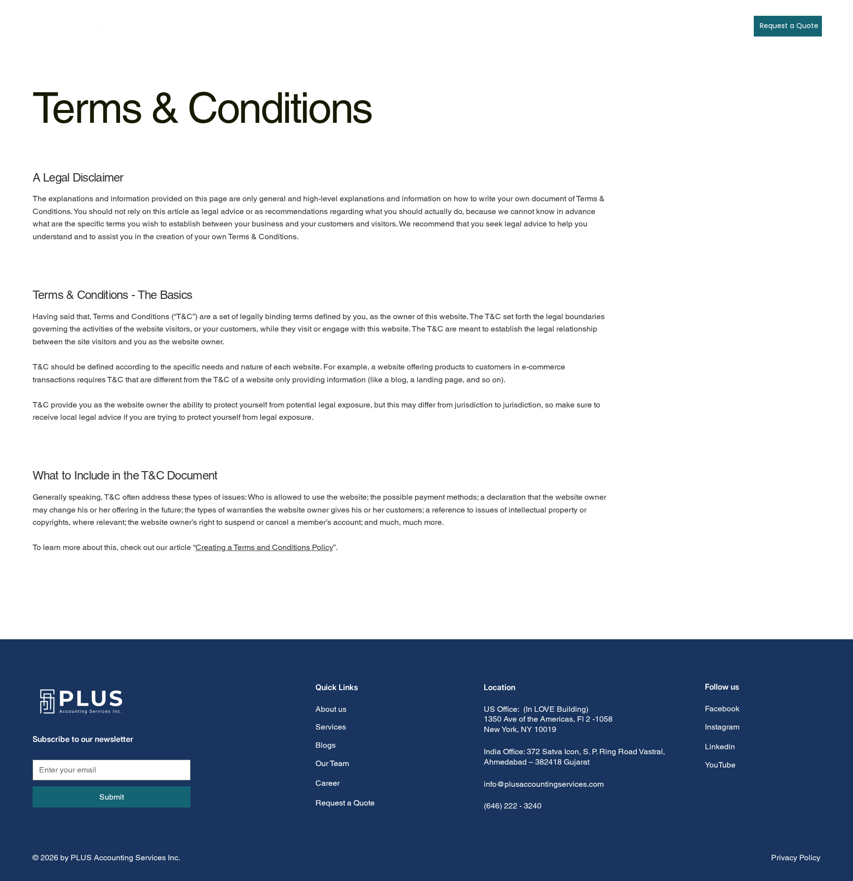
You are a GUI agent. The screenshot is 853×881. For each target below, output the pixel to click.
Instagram (722, 727)
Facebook (722, 708)
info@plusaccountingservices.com (544, 784)
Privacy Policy (795, 857)
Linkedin (720, 746)
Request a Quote (345, 803)
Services (330, 727)
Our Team (332, 763)
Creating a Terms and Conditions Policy (264, 547)
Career (327, 783)
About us (331, 709)
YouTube (720, 765)
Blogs (325, 745)
